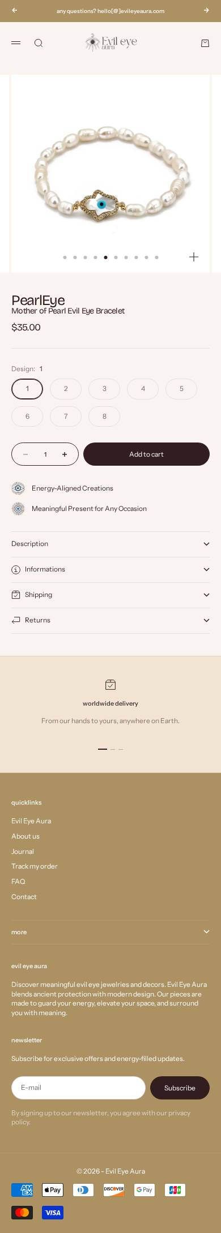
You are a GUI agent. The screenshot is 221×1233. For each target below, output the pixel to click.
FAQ (18, 881)
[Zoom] (193, 257)
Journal (22, 851)
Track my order (34, 866)
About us (25, 836)
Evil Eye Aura (31, 821)
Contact (24, 896)
